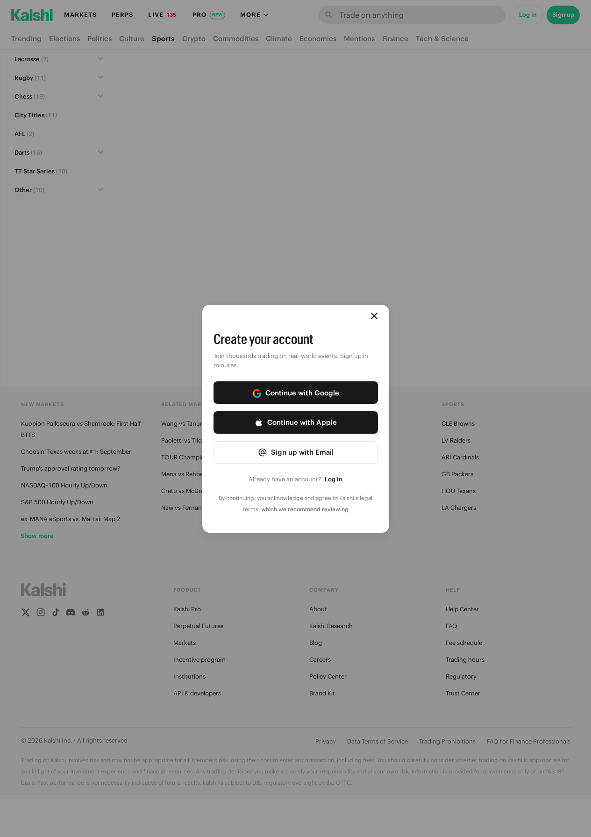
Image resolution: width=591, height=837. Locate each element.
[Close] (374, 316)
